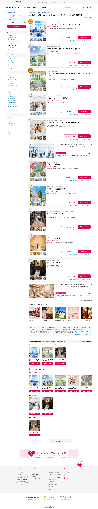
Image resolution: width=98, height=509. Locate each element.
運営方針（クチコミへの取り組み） (54, 474)
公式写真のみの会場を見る (85, 300)
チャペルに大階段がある (13, 89)
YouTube (67, 478)
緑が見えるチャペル (12, 96)
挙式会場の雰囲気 (12, 39)
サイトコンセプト (51, 470)
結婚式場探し (27, 7)
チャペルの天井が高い (13, 85)
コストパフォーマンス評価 (13, 41)
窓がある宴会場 (11, 98)
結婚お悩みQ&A (35, 479)
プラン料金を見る (70, 37)
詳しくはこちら (67, 2)
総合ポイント (11, 35)
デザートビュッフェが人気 (13, 108)
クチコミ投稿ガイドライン (53, 476)
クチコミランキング (19, 474)
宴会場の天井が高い (12, 106)
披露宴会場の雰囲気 (12, 37)
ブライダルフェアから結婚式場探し (22, 482)
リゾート (10, 133)
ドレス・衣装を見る (73, 40)
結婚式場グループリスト (20, 484)
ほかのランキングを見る (85, 323)
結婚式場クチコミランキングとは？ (83, 334)
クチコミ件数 (11, 51)
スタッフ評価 (11, 47)
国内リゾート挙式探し (20, 472)
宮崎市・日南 (32, 372)
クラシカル (10, 117)
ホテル (9, 58)
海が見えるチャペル (12, 94)
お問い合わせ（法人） (52, 486)
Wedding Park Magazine (37, 478)
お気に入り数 (11, 49)
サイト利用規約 (51, 481)
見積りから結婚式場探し (20, 481)
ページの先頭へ (79, 461)
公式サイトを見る (84, 37)
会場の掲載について (51, 482)
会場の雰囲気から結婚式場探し (22, 479)
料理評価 (10, 43)
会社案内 (49, 489)
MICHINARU (68, 472)
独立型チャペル (11, 92)
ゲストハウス (11, 62)
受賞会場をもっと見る (85, 341)
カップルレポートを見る (84, 40)
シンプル (10, 125)
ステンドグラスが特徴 (13, 87)
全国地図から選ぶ (22, 15)
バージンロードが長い (13, 83)
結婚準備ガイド (35, 476)
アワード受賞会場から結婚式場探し (22, 476)
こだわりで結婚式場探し (20, 477)
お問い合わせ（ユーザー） (53, 484)
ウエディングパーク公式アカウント (72, 470)
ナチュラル (10, 127)
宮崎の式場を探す (60, 441)
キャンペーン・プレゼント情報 (54, 477)
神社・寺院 (10, 68)
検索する (16, 26)
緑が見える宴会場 (12, 102)
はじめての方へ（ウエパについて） (54, 472)
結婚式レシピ (36, 7)
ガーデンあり (11, 77)
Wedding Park (49, 506)
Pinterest (67, 477)
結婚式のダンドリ (46, 7)
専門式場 (10, 60)
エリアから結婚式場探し (20, 470)
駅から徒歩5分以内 (12, 79)
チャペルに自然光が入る (13, 91)
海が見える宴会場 (12, 100)
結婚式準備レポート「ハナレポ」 (38, 470)
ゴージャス (10, 123)
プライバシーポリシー (52, 479)
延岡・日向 (32, 395)
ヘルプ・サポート (51, 487)
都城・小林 (32, 417)
